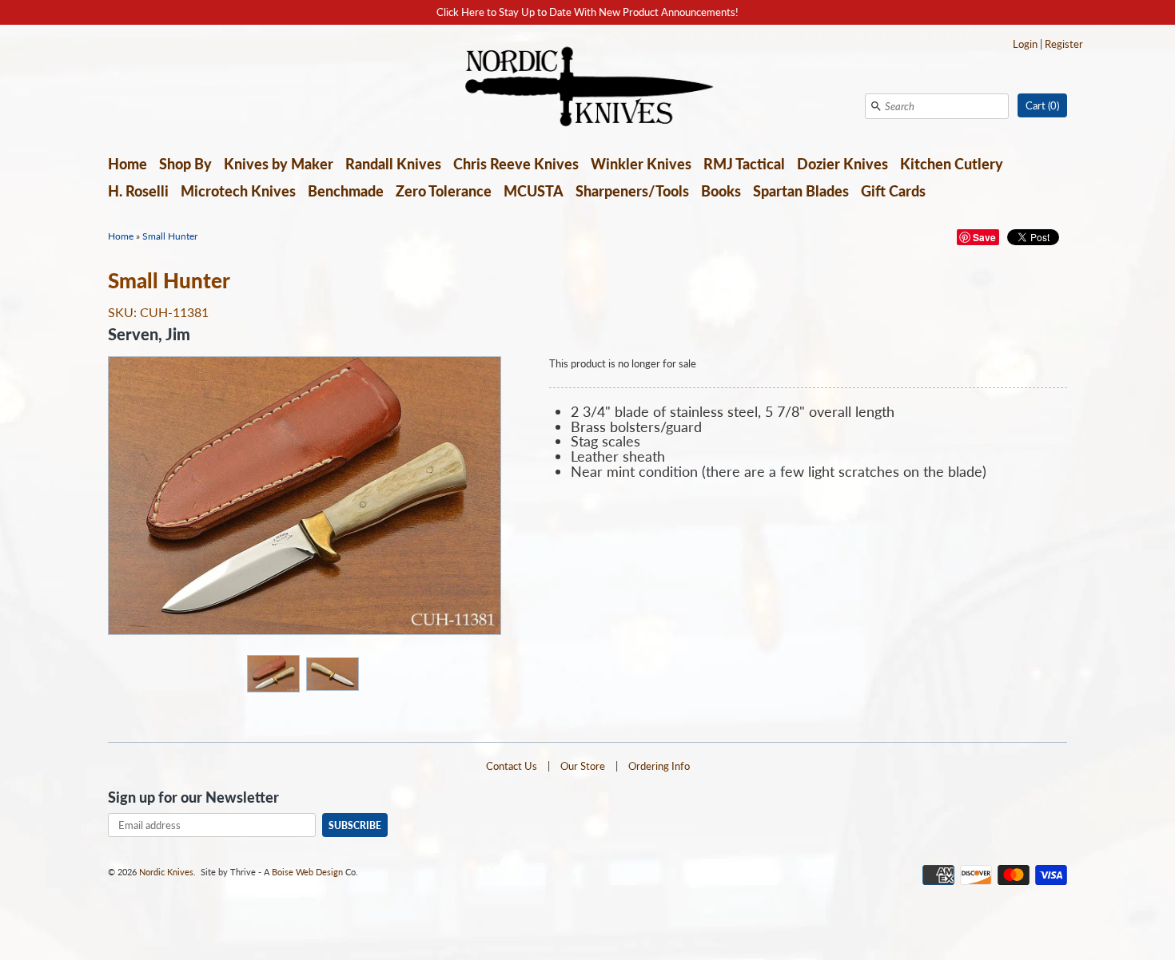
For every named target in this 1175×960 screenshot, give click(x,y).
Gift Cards (893, 191)
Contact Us (511, 766)
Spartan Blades (801, 191)
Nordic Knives (166, 872)
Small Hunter (169, 236)
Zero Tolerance (444, 191)
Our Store (582, 766)
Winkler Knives (641, 164)
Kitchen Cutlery (951, 164)
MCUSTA (534, 191)
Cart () (1042, 105)
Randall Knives (393, 164)
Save (984, 237)
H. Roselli (138, 191)
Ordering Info (659, 766)
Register (1064, 44)
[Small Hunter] (272, 673)
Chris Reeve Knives (516, 164)
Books (721, 191)
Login (1025, 44)
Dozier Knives (842, 164)
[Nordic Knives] (588, 88)
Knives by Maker (278, 164)
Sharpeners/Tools (632, 191)
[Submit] (876, 106)
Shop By (185, 164)
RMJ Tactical (744, 164)
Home (127, 164)
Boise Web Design (307, 872)
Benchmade (346, 191)
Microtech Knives (238, 191)
